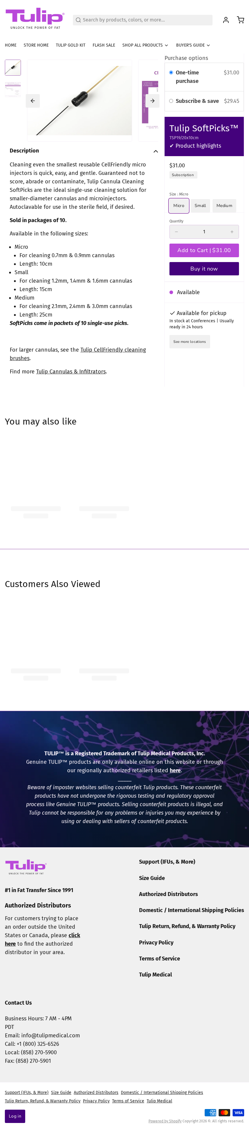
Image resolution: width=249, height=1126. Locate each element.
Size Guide (152, 878)
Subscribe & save (198, 101)
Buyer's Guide (190, 45)
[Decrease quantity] (176, 231)
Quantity (176, 221)
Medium (224, 205)
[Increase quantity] (232, 231)
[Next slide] (152, 100)
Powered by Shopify (165, 1121)
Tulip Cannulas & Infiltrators (71, 371)
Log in (15, 1116)
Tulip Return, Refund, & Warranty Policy (187, 926)
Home (10, 45)
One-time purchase (187, 77)
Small (200, 205)
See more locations (189, 341)
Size (178, 194)
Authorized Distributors (168, 894)
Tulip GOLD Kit (70, 45)
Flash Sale (104, 45)
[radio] (171, 72)
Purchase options (186, 58)
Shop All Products (142, 45)
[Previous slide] (33, 100)
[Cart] (238, 20)
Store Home (36, 45)
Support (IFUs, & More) (167, 861)
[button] (204, 250)
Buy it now (204, 268)
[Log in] (223, 20)
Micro (178, 205)
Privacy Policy (156, 942)
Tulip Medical (155, 974)
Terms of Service (159, 958)
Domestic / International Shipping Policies (191, 910)
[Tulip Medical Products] (35, 20)
